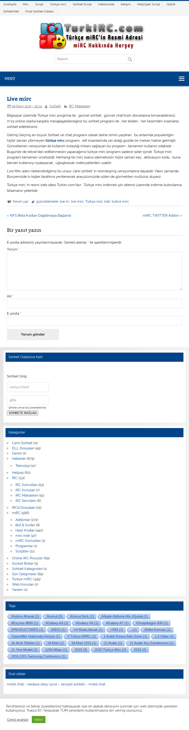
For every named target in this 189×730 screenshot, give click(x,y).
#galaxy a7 (117, 623)
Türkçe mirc (58, 4)
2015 (81, 650)
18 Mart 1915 (83, 643)
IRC (15, 478)
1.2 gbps (164, 636)
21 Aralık (113, 643)
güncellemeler (47, 201)
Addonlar (22, 520)
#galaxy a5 (87, 623)
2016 (140, 650)
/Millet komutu (157, 630)
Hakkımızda (106, 4)
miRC (16, 513)
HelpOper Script (148, 4)
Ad (10, 296)
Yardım (17, 590)
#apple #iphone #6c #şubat (124, 616)
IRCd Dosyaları (23, 508)
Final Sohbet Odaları (39, 11)
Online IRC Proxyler (27, 558)
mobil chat (15, 684)
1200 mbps (56, 650)
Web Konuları (23, 584)
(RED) (58, 630)
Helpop (18, 473)
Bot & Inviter (25, 525)
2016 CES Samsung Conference (38, 656)
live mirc (77, 201)
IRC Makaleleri (79, 106)
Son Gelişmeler (24, 574)
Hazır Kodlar (25, 530)
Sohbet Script (82, 4)
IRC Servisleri (25, 501)
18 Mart (55, 643)
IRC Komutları (26, 485)
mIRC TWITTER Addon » (162, 215)
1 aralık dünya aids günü (125, 636)
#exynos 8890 (24, 623)
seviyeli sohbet (73, 684)
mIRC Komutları (28, 541)
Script (39, 4)
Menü (10, 78)
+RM (116, 630)
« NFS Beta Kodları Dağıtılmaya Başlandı (39, 215)
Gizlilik (170, 4)
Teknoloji (22, 466)
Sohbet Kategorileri (27, 569)
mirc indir (22, 536)
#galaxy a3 (57, 623)
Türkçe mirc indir (97, 201)
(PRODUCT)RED (27, 630)
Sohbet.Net (11, 11)
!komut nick (82, 616)
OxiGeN (55, 106)
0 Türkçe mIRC (82, 636)
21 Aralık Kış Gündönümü (152, 643)
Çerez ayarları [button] (17, 719)
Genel (17, 453)
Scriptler (22, 551)
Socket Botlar (22, 563)
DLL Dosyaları (23, 448)
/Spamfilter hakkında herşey (35, 636)
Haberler (19, 459)
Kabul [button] (39, 719)
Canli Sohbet (22, 443)
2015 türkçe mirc (110, 650)
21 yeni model (24, 650)
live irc (64, 201)
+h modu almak (88, 630)
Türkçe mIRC (22, 579)
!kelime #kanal (25, 616)
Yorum (13, 249)
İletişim (126, 4)
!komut (54, 616)
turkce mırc (120, 201)
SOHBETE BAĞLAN (22, 413)
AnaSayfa (9, 4)
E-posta (14, 313)
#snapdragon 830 (152, 623)
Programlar (24, 546)
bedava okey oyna (42, 684)
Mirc (26, 4)
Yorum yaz (20, 201)
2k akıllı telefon (25, 643)
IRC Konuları (25, 490)
